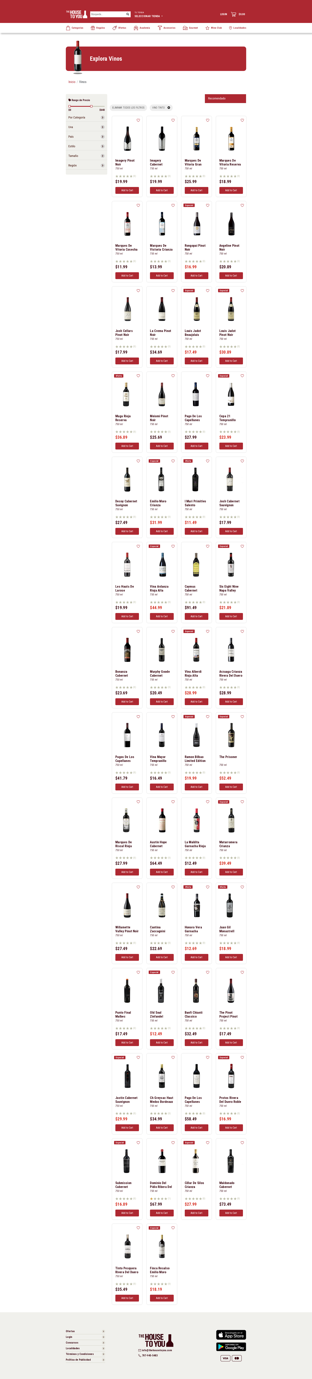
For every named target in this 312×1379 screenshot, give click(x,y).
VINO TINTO (159, 107)
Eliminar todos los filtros (128, 107)
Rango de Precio (80, 100)
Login (223, 14)
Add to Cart (127, 190)
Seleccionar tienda (148, 14)
